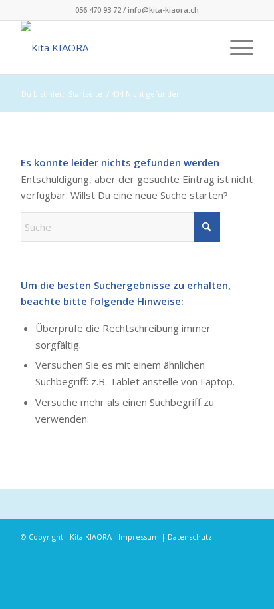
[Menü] (235, 47)
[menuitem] (235, 47)
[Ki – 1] (114, 47)
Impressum (138, 537)
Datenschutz (190, 537)
